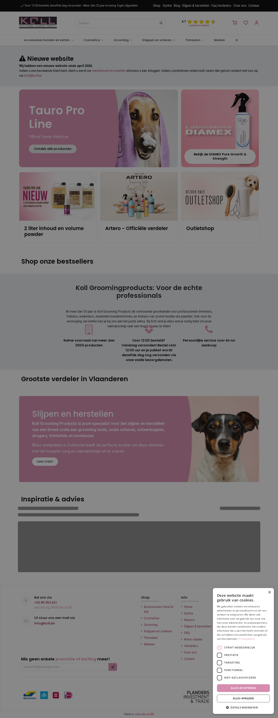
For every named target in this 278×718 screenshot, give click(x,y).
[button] (243, 707)
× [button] (269, 592)
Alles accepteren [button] (243, 688)
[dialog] (243, 651)
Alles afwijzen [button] (243, 698)
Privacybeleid (246, 639)
